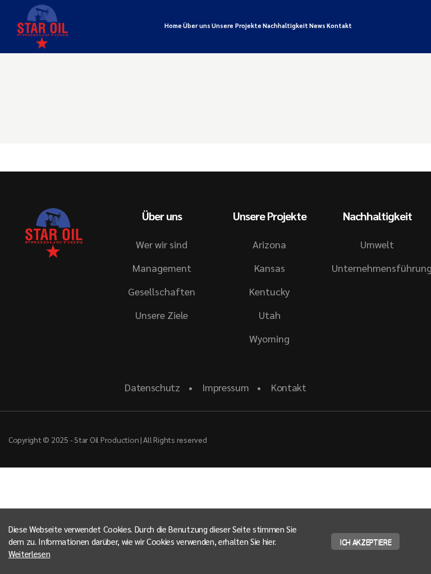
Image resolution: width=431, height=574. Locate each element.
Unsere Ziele (161, 314)
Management (161, 267)
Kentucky (269, 291)
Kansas (269, 267)
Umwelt (377, 244)
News (317, 25)
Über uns (196, 25)
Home (173, 25)
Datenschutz (152, 387)
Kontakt (339, 25)
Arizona (269, 244)
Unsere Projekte (237, 25)
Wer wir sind (161, 244)
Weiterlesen (29, 553)
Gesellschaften (161, 291)
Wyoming (269, 338)
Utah (270, 314)
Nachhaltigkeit (285, 25)
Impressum (225, 387)
